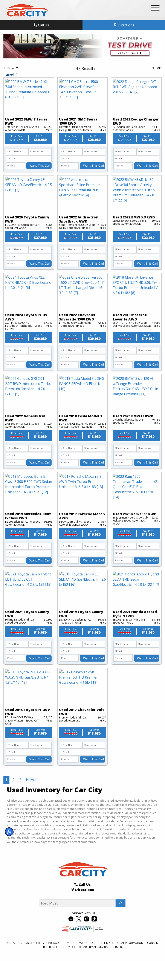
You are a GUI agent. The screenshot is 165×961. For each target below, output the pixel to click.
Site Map (79, 943)
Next (31, 780)
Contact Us (14, 943)
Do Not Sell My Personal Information (116, 943)
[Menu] (155, 8)
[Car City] (26, 9)
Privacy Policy (58, 943)
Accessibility (35, 943)
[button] (9, 831)
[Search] (120, 903)
